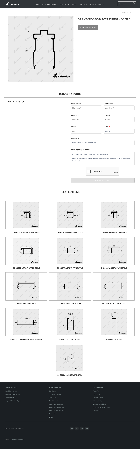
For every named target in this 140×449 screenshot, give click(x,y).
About (91, 4)
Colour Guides (53, 414)
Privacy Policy (97, 401)
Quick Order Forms (55, 401)
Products (40, 4)
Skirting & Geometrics (12, 394)
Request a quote (88, 27)
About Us (96, 391)
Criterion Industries (17, 439)
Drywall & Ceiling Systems (14, 401)
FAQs (51, 417)
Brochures (52, 391)
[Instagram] (72, 428)
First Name (76, 103)
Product (75, 138)
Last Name (109, 103)
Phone (107, 115)
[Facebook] (77, 428)
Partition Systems (11, 391)
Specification (65, 4)
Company (75, 115)
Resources (51, 4)
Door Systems (9, 397)
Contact (101, 4)
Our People (96, 394)
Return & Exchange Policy (101, 407)
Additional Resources (56, 404)
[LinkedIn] (82, 428)
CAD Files (52, 397)
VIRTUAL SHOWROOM (57, 410)
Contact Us (96, 410)
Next (131, 12)
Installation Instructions (57, 407)
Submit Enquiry (103, 180)
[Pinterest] (87, 428)
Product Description (81, 150)
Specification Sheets (55, 394)
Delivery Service (98, 397)
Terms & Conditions (99, 404)
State (107, 127)
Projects (83, 4)
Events (75, 4)
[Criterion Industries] (12, 3)
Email (74, 127)
